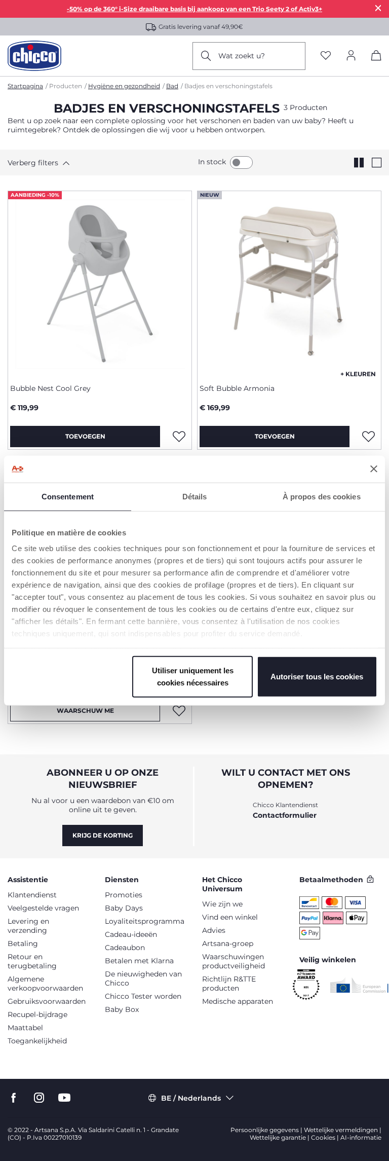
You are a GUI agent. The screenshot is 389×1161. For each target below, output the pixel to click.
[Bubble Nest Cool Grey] (99, 283)
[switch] (241, 162)
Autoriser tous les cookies (316, 676)
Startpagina (25, 86)
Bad (172, 86)
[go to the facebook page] (14, 1098)
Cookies (323, 1137)
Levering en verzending (28, 926)
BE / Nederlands (191, 1098)
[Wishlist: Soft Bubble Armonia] (368, 436)
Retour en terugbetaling (32, 961)
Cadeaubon (125, 947)
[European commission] (359, 985)
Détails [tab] (194, 496)
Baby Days (124, 908)
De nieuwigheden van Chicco (143, 978)
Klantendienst (32, 894)
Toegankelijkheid (37, 1040)
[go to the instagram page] (39, 1098)
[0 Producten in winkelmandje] (376, 57)
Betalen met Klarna (139, 960)
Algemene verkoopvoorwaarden (45, 983)
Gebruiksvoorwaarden (47, 1001)
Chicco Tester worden (143, 996)
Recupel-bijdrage (37, 1014)
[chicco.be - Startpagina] (34, 56)
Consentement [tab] (68, 496)
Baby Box (122, 1009)
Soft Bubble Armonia (237, 388)
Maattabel (25, 1027)
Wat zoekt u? (241, 55)
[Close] (378, 8)
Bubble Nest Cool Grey (50, 388)
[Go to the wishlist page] (326, 56)
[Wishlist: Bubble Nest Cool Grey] (178, 436)
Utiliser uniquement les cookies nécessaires (193, 676)
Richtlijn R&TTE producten (229, 983)
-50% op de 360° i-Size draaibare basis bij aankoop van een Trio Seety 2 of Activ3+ (194, 9)
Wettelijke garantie (278, 1137)
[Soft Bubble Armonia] (289, 283)
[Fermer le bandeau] (373, 469)
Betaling (23, 943)
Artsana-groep (227, 943)
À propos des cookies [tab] (322, 496)
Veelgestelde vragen (43, 908)
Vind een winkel (230, 917)
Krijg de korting (102, 835)
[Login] (351, 56)
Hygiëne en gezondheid (124, 86)
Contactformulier (285, 815)
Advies (213, 930)
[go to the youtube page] (64, 1098)
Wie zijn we (222, 904)
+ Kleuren (358, 374)
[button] (54, 162)
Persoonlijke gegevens (264, 1130)
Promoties (123, 894)
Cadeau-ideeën (131, 934)
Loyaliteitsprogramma (144, 921)
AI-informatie (360, 1137)
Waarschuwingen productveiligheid (233, 961)
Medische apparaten (237, 1001)
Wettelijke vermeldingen (341, 1130)
